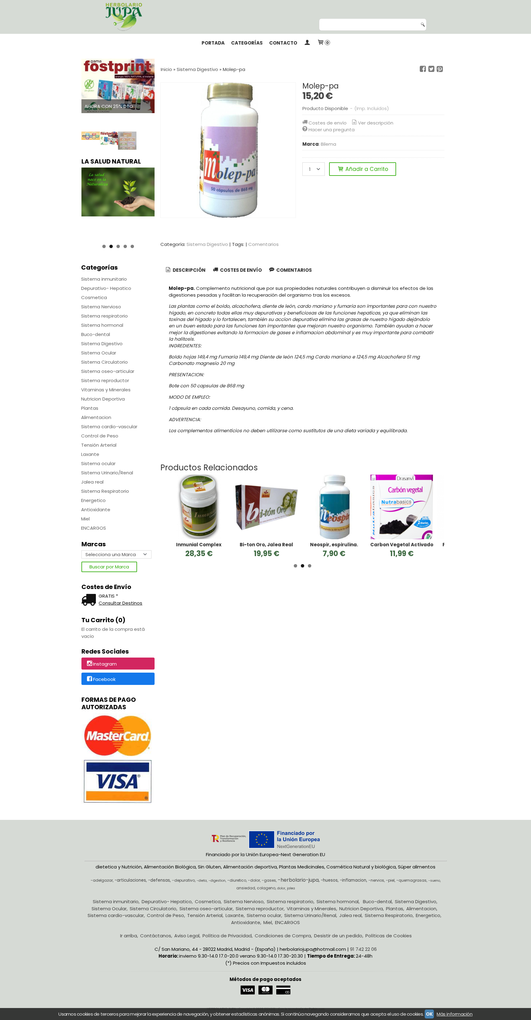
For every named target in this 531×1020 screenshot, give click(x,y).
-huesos (329, 880)
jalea (291, 888)
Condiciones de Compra (283, 935)
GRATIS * (108, 596)
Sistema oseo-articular (107, 371)
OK (429, 1014)
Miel (85, 519)
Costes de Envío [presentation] (240, 270)
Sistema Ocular (98, 353)
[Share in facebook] (423, 69)
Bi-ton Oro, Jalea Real (266, 544)
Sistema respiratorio (104, 316)
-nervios (376, 880)
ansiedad (245, 888)
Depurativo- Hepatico (106, 288)
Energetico (93, 500)
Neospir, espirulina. (334, 544)
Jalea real (92, 482)
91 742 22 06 (363, 949)
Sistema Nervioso (101, 306)
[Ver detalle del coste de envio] (90, 600)
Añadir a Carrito (366, 169)
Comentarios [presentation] (293, 270)
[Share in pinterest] (439, 69)
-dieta (202, 880)
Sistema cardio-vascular (109, 426)
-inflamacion (353, 880)
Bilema (328, 144)
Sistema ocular (98, 463)
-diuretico (236, 880)
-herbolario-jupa (298, 880)
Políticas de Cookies (388, 935)
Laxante (90, 454)
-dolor (254, 880)
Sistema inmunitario (104, 279)
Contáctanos (155, 935)
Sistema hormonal (102, 325)
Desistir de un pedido (338, 935)
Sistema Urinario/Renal (107, 472)
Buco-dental (95, 334)
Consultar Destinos (120, 603)
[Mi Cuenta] (307, 43)
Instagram (105, 664)
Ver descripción (375, 123)
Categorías (247, 43)
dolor (281, 888)
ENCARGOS (93, 528)
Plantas (89, 408)
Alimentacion (96, 417)
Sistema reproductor (105, 380)
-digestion (217, 880)
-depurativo (183, 880)
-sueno (434, 880)
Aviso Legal (186, 935)
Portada (213, 43)
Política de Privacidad (227, 935)
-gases (269, 880)
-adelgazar (102, 880)
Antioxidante (95, 509)
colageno (266, 888)
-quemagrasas (411, 880)
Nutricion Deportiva (103, 399)
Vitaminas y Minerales (106, 389)
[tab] (185, 270)
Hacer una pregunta (332, 129)
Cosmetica (94, 297)
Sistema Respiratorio (105, 491)
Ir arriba (128, 935)
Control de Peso (99, 436)
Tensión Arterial (98, 445)
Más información (454, 1014)
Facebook (104, 679)
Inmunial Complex (199, 544)
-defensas (159, 880)
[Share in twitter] (431, 69)
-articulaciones (130, 880)
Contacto (283, 43)
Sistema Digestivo (102, 343)
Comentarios (263, 244)
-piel (390, 880)
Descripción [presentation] (189, 270)
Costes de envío (328, 123)
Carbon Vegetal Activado (401, 544)
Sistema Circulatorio (104, 362)
